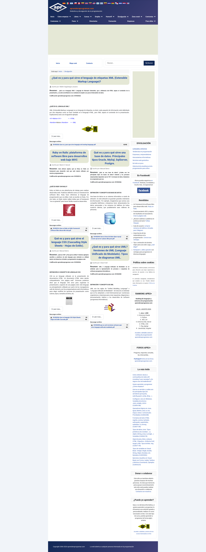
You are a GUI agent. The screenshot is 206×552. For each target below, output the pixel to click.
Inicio (52, 17)
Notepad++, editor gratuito (142, 250)
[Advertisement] (103, 40)
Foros (74, 21)
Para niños (149, 21)
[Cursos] (90, 16)
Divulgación (122, 17)
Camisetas (149, 17)
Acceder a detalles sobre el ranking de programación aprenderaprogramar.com (143, 335)
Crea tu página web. (140, 216)
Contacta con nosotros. (143, 491)
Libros (76, 17)
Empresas (130, 21)
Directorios (93, 21)
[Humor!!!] (113, 16)
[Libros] (80, 16)
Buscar (150, 63)
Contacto (89, 63)
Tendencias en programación (142, 151)
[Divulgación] (127, 16)
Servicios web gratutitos (141, 160)
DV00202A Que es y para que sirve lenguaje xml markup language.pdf (74, 144)
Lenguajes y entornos (140, 149)
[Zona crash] (141, 16)
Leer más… (56, 136)
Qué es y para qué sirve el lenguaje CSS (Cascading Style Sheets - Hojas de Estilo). (69, 242)
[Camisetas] (154, 16)
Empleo (97, 17)
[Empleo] (101, 16)
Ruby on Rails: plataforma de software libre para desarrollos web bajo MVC (69, 156)
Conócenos (54, 21)
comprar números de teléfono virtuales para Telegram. (143, 228)
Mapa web (73, 63)
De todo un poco (138, 163)
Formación (112, 21)
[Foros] (77, 21)
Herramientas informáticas (142, 157)
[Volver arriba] (202, 548)
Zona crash (136, 17)
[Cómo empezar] (69, 16)
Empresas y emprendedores (142, 154)
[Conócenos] (59, 21)
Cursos (86, 17)
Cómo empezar (63, 17)
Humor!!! (109, 17)
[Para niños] (154, 21)
